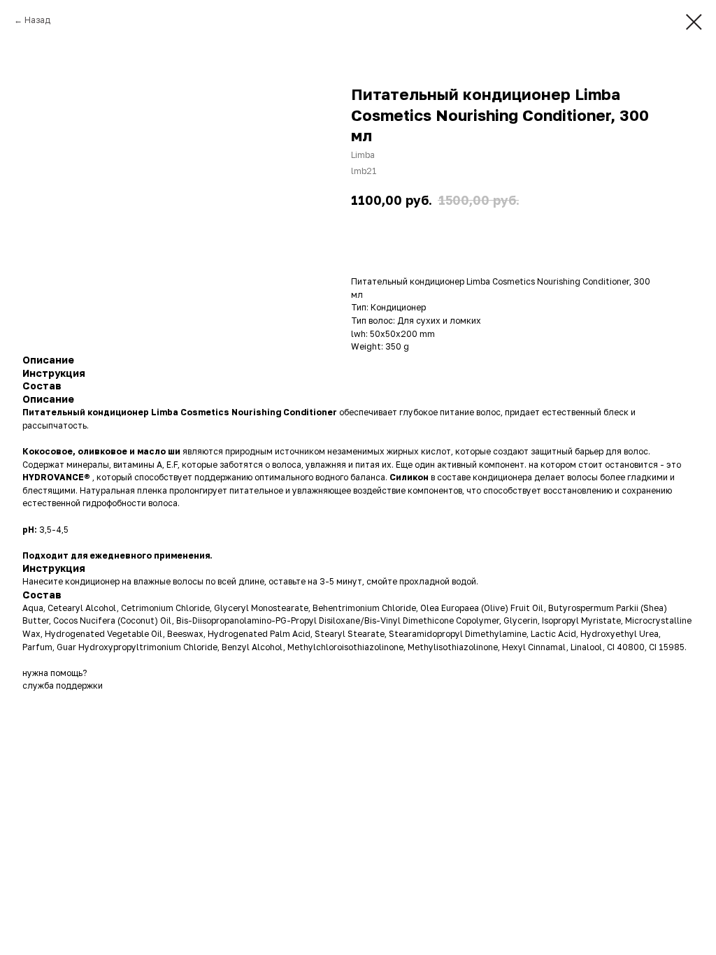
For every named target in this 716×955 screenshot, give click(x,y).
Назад (37, 20)
